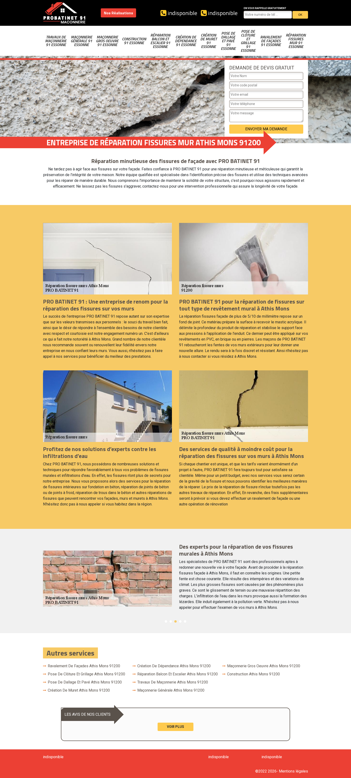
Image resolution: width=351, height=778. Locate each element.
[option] (175, 578)
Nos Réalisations (118, 13)
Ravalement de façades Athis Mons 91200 (84, 666)
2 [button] (171, 621)
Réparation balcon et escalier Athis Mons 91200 (177, 674)
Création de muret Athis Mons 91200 (79, 690)
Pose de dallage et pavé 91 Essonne (228, 40)
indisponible (181, 13)
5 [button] (185, 621)
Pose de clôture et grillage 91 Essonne (248, 40)
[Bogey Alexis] (64, 13)
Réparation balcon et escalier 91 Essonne (160, 40)
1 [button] (166, 621)
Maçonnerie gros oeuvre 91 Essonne (107, 40)
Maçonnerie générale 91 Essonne (81, 40)
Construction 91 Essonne (134, 41)
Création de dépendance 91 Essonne (186, 40)
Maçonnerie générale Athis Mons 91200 (170, 690)
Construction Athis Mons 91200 (253, 674)
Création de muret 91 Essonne (208, 40)
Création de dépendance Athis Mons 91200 (174, 666)
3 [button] (175, 621)
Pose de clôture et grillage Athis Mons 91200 (86, 674)
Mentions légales (293, 771)
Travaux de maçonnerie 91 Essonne (55, 40)
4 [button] (180, 621)
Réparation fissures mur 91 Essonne (296, 40)
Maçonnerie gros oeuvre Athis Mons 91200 (263, 666)
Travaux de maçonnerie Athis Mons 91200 (172, 682)
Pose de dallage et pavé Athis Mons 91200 (85, 682)
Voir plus (175, 727)
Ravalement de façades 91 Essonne (270, 40)
